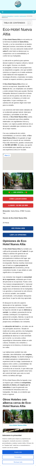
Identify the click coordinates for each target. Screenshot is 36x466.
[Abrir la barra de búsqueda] (33, 12)
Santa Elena (23, 16)
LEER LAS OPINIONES (18, 235)
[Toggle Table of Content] (28, 23)
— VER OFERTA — (18, 192)
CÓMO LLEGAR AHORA (18, 199)
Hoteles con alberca (7, 16)
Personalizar (18, 457)
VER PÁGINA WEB (18, 228)
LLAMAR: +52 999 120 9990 (18, 205)
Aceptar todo (18, 452)
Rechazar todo (18, 462)
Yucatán (16, 16)
